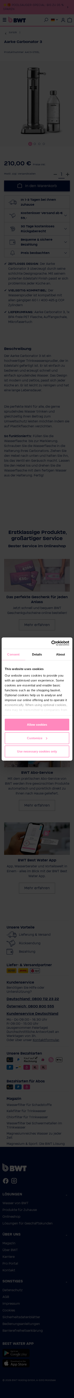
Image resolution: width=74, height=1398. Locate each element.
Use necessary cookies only (37, 751)
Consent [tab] (13, 654)
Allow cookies (37, 724)
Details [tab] (37, 654)
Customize (34, 738)
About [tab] (60, 654)
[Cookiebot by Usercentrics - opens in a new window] (52, 643)
